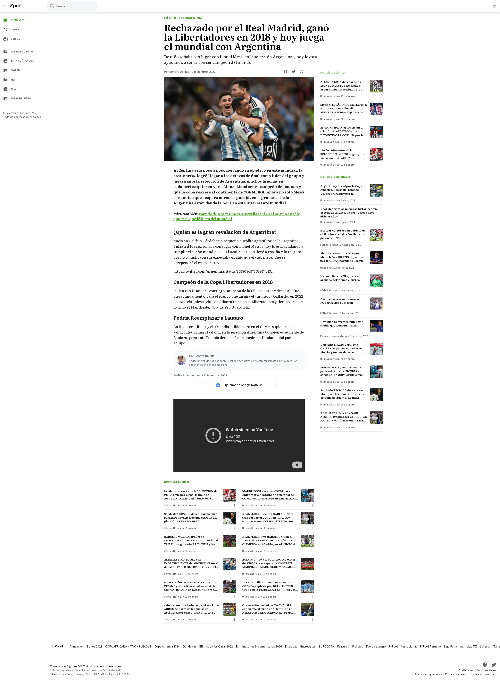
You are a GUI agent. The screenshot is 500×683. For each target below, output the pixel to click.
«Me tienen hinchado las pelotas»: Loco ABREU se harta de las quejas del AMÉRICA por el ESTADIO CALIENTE (191, 609)
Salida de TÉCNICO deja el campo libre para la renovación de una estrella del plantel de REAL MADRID (190, 517)
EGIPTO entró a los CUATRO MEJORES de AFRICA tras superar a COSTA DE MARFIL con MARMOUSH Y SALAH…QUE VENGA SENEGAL (269, 563)
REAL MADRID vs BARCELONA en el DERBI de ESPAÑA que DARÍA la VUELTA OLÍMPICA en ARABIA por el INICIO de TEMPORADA (269, 540)
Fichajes (357, 646)
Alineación (77, 646)
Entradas (291, 646)
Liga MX (472, 646)
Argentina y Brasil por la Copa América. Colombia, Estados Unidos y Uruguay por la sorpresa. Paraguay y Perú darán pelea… (342, 189)
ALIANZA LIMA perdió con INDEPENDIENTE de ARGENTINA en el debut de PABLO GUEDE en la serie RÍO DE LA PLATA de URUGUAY (191, 563)
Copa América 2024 (167, 646)
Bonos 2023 (94, 646)
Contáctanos (465, 670)
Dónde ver (326, 268)
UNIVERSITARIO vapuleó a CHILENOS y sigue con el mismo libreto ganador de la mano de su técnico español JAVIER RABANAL (343, 348)
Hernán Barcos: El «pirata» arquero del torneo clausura (340, 278)
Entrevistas (308, 646)
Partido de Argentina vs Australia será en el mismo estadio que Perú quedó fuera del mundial (236, 216)
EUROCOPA (326, 646)
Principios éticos (486, 670)
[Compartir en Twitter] (293, 71)
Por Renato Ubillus (176, 72)
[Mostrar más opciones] (310, 71)
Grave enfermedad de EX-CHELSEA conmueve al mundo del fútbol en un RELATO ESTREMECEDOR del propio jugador (267, 609)
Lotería (485, 646)
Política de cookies (456, 674)
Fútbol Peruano (329, 245)
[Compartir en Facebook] (285, 71)
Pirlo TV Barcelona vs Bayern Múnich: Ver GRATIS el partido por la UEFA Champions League (342, 257)
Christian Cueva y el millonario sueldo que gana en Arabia (341, 323)
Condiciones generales (428, 674)
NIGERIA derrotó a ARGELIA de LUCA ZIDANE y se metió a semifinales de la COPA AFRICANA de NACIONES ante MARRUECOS (190, 586)
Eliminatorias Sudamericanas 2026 (259, 646)
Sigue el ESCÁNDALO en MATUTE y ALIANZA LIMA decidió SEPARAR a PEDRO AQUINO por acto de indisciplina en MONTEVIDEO (343, 108)
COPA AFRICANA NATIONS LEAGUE (128, 646)
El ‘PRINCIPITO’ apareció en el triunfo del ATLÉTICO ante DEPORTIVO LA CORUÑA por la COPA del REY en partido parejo (342, 131)
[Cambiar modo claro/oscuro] (494, 6)
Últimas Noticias (173, 505)
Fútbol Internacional (183, 18)
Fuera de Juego (376, 646)
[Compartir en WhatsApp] (302, 71)
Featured (343, 646)
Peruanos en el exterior (334, 336)
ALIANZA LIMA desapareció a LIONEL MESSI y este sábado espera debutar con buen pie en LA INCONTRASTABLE (342, 85)
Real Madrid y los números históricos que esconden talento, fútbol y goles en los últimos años (349, 212)
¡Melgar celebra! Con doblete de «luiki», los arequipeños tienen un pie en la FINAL (343, 234)
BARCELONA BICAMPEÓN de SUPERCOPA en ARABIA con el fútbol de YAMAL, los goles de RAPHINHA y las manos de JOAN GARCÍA (192, 540)
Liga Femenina (453, 646)
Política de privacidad (483, 674)
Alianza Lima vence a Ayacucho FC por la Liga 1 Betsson (341, 300)
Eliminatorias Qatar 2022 (216, 646)
